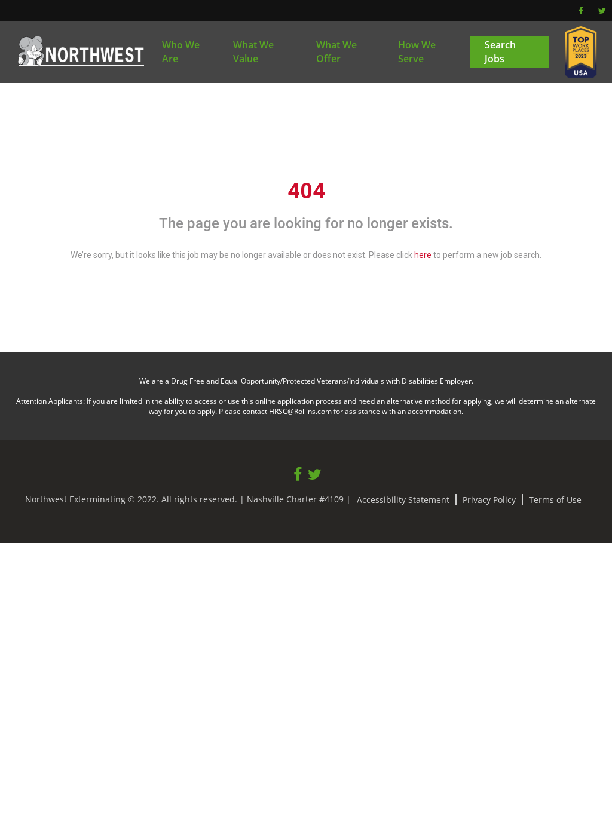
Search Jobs (500, 51)
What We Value (253, 51)
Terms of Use (555, 499)
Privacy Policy (489, 499)
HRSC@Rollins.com (300, 411)
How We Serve (417, 51)
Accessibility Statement (403, 499)
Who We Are (181, 51)
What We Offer (336, 51)
